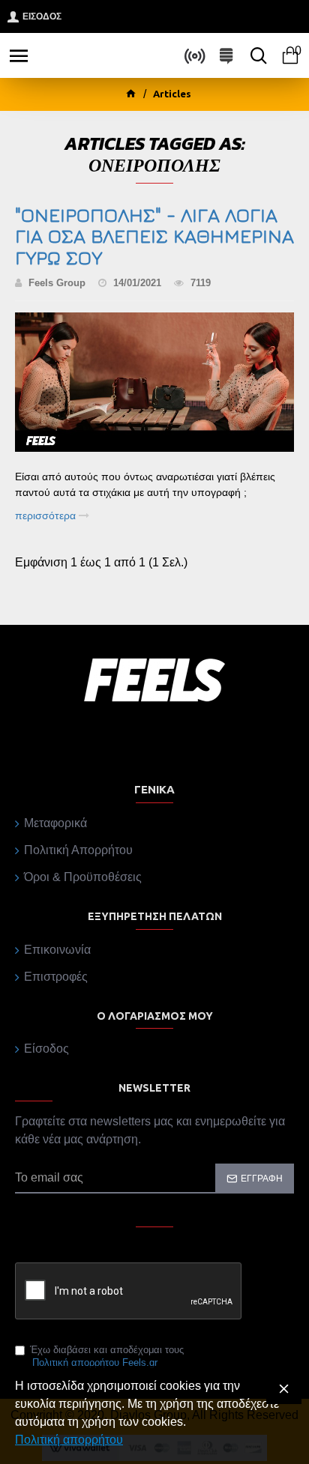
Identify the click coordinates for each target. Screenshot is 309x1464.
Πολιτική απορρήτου (69, 1439)
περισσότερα (47, 515)
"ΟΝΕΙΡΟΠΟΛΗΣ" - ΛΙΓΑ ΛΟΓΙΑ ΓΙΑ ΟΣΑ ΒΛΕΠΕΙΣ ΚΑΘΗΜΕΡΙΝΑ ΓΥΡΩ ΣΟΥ (154, 237)
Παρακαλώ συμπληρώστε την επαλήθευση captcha (126, 1250)
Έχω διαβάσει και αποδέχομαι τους (107, 1356)
